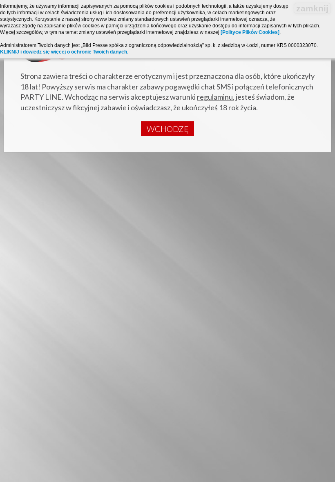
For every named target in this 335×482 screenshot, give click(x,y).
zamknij (312, 8)
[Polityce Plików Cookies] (250, 32)
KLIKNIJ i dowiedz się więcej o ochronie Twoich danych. (64, 52)
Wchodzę (168, 129)
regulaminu (215, 96)
